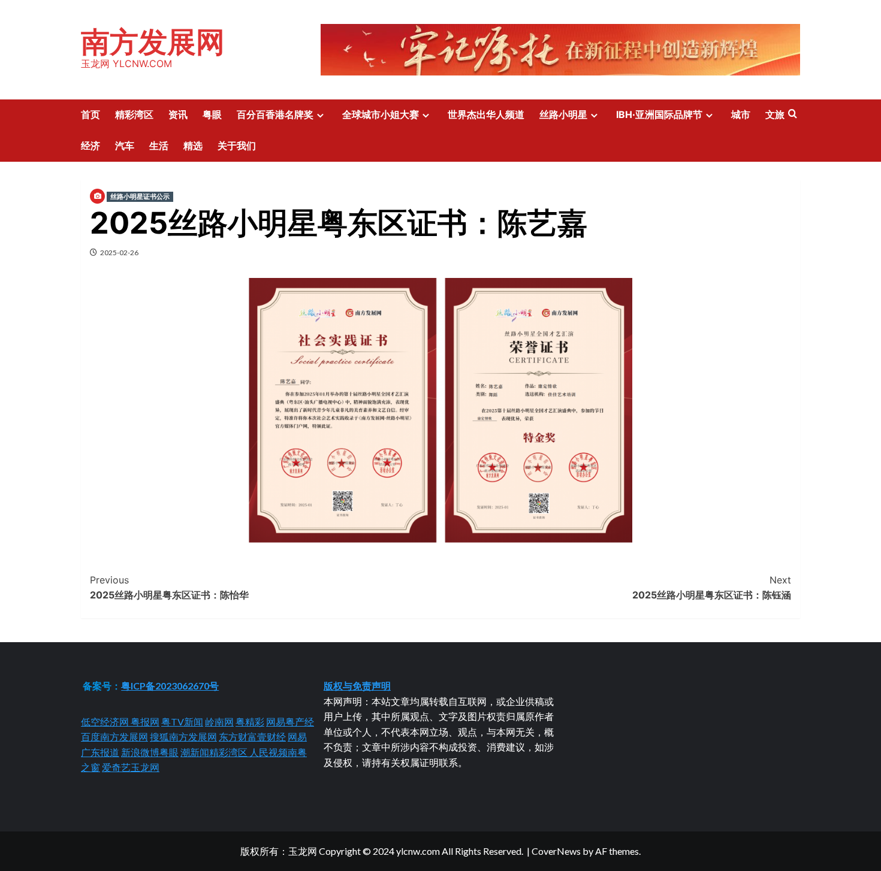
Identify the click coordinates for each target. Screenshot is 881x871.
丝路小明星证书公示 (140, 196)
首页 (90, 114)
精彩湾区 (134, 114)
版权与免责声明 (357, 685)
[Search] (792, 114)
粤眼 (212, 114)
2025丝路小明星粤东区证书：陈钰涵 (711, 587)
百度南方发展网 (114, 736)
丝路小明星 (563, 114)
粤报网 (145, 721)
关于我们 (237, 146)
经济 (90, 146)
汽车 (124, 146)
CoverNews (556, 851)
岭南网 (219, 721)
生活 (158, 146)
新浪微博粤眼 (150, 752)
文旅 (775, 114)
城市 (740, 114)
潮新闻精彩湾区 (214, 752)
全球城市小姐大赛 (380, 114)
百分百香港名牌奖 (275, 114)
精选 (193, 146)
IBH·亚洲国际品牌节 (659, 114)
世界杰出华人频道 (486, 114)
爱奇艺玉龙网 (130, 767)
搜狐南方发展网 (183, 736)
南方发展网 (153, 41)
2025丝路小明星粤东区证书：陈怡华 (169, 587)
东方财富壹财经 (252, 736)
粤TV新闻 (182, 721)
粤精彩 (250, 721)
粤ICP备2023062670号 (170, 685)
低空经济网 (106, 721)
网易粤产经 (290, 721)
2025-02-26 (119, 252)
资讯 (178, 114)
